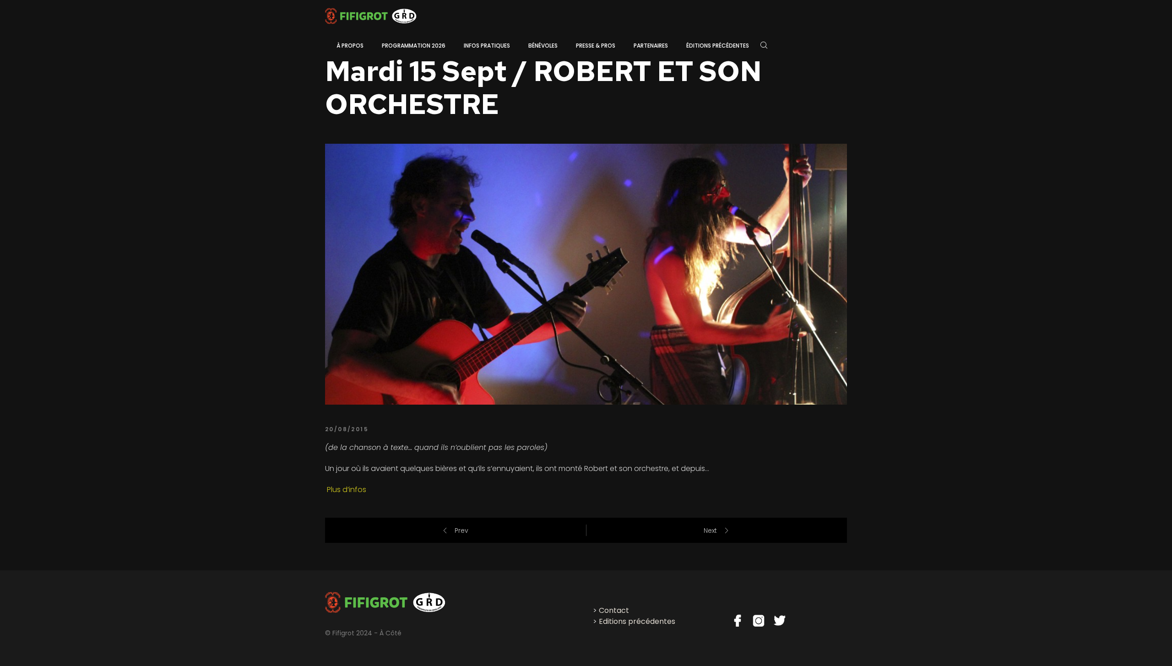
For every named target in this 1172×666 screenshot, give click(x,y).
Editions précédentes (637, 621)
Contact (614, 610)
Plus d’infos (345, 489)
